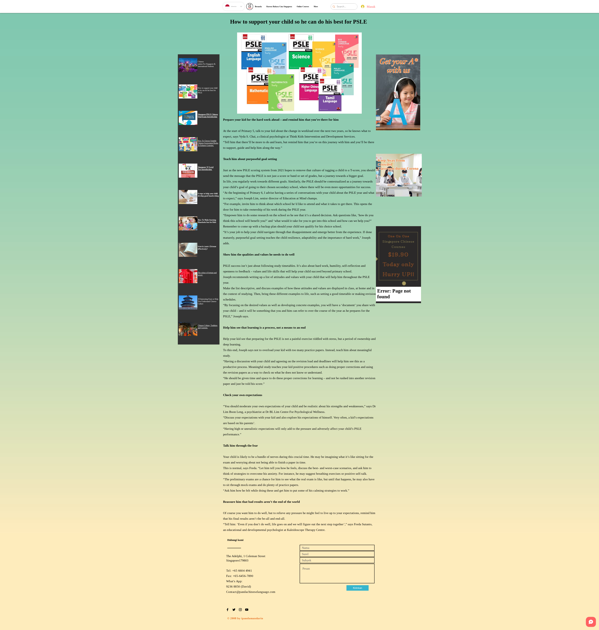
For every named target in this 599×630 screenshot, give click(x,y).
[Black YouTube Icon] (247, 610)
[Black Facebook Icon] (227, 610)
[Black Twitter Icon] (234, 610)
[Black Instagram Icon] (240, 610)
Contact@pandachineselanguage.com (250, 591)
